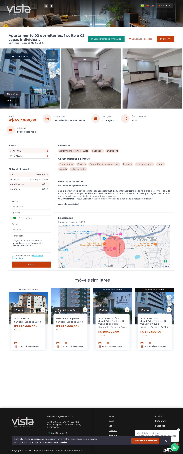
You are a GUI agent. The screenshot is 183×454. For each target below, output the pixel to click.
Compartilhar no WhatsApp (108, 39)
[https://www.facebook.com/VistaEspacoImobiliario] (51, 6)
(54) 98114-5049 (59, 433)
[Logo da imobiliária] (23, 423)
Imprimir (167, 39)
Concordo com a (27, 257)
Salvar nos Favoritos (142, 39)
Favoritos (166, 5)
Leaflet (166, 266)
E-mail (31, 264)
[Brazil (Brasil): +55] (15, 218)
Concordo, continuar (145, 440)
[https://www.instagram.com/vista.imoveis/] (46, 6)
